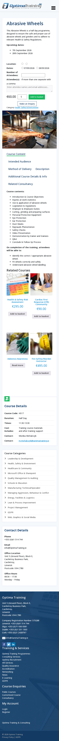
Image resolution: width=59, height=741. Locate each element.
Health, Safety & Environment (26, 107)
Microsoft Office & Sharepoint (21, 473)
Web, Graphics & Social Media (21, 517)
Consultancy (8, 698)
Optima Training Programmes (16, 653)
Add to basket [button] (17, 313)
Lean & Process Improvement (21, 502)
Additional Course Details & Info (27, 176)
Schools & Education (17, 483)
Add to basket (36, 96)
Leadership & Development (20, 458)
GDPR (10, 512)
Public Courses (9, 692)
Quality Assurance (10, 665)
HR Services (7, 662)
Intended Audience (19, 161)
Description (42, 169)
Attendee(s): (13, 79)
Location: (11, 64)
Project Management (17, 507)
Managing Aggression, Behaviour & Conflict (28, 492)
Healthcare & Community (19, 468)
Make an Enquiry (27, 103)
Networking (7, 671)
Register (6, 712)
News (4, 674)
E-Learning (7, 677)
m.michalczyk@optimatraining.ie (34, 440)
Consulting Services (11, 656)
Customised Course (11, 695)
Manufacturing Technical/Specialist (23, 488)
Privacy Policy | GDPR (11, 737)
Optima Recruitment (11, 659)
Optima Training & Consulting (16, 722)
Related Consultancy (20, 184)
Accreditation (8, 668)
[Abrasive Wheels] (29, 129)
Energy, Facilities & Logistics (21, 497)
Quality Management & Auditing (22, 478)
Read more (17, 365)
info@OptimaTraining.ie (17, 637)
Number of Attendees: (12, 74)
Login (4, 709)
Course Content (16, 154)
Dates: (10, 68)
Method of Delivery (20, 169)
